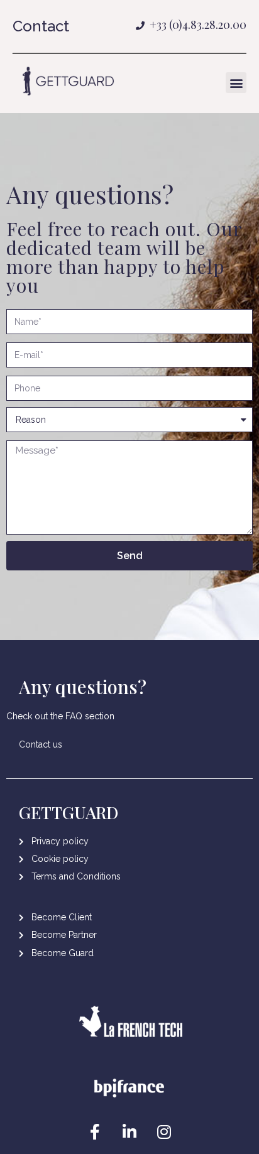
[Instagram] (164, 1132)
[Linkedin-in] (129, 1132)
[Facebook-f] (95, 1132)
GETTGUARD (69, 812)
